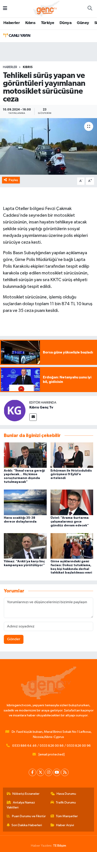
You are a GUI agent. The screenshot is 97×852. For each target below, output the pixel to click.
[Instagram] (48, 772)
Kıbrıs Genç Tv (41, 407)
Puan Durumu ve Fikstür (29, 816)
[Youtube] (56, 772)
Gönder (13, 639)
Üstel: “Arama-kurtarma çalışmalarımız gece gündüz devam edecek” (70, 521)
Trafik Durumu (66, 802)
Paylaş (13, 180)
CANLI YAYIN (19, 36)
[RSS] (65, 772)
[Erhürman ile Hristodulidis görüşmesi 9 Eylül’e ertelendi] (72, 455)
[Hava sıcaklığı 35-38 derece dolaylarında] (25, 502)
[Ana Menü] (5, 9)
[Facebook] (32, 772)
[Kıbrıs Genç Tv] (14, 410)
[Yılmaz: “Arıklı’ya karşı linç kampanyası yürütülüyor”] (25, 546)
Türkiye (47, 23)
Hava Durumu (66, 793)
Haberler (11, 23)
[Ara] (89, 9)
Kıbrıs (30, 23)
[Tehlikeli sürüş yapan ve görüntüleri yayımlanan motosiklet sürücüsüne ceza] (48, 146)
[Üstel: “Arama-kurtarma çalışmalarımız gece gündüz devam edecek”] (72, 502)
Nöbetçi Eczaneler (25, 793)
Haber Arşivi (65, 825)
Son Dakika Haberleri (27, 825)
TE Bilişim (59, 845)
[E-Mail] (33, 417)
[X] (40, 772)
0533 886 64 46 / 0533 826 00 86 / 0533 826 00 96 (51, 745)
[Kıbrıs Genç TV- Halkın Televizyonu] (46, 8)
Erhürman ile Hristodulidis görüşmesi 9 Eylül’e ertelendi (71, 474)
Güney (83, 23)
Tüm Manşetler (67, 816)
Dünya (66, 23)
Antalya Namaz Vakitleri (21, 805)
